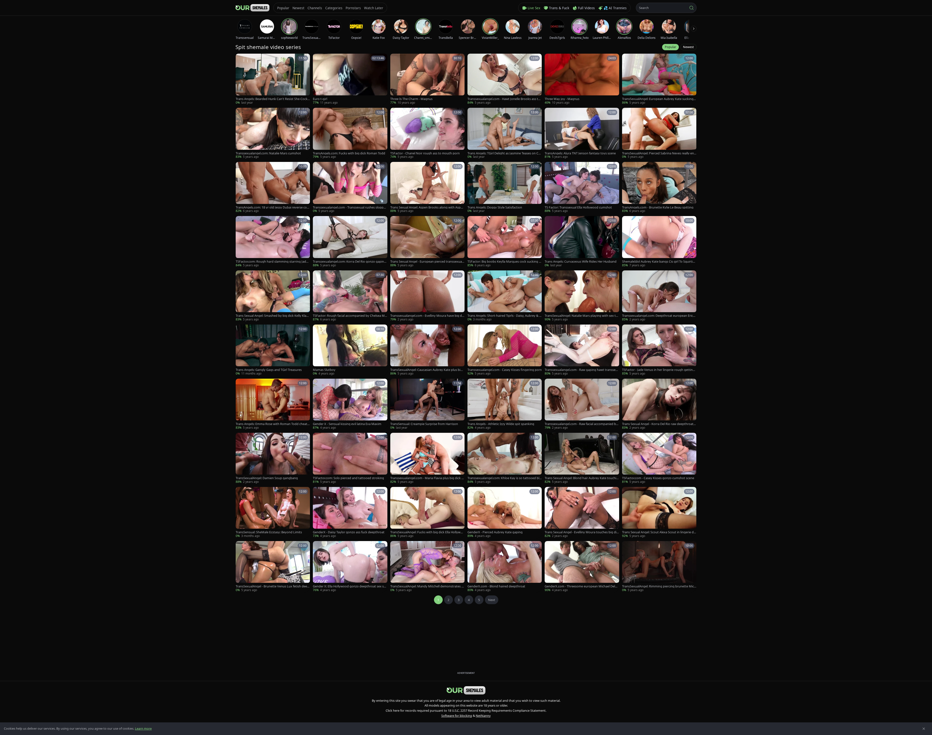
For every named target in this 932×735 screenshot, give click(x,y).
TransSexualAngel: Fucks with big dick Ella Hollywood (427, 532)
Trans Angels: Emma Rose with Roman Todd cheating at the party (273, 424)
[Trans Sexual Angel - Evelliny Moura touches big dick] (582, 512)
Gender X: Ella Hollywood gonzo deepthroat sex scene (350, 586)
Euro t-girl (320, 98)
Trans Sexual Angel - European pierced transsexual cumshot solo (426, 261)
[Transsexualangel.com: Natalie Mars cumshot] (273, 133)
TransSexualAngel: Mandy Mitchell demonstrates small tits (426, 586)
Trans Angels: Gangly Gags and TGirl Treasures (269, 369)
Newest (688, 47)
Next (491, 600)
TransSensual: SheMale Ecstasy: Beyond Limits (269, 532)
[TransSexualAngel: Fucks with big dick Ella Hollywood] (427, 512)
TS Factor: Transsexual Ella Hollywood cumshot (578, 207)
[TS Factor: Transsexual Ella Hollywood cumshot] (582, 187)
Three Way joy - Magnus (562, 98)
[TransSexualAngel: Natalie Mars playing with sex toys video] (582, 296)
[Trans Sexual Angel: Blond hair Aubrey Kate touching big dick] (582, 458)
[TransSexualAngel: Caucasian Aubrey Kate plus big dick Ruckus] (427, 350)
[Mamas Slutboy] (350, 350)
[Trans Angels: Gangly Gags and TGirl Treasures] (273, 350)
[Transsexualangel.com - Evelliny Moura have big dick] (427, 296)
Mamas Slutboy (324, 369)
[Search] (691, 8)
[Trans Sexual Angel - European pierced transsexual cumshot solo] (427, 241)
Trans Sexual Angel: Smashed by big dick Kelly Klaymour (272, 315)
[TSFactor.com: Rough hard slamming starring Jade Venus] (273, 241)
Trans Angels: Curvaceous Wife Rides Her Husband (580, 261)
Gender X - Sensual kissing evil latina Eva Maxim (347, 424)
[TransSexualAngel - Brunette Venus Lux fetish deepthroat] (273, 566)
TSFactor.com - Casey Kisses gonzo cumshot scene (658, 478)
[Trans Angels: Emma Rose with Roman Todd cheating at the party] (273, 404)
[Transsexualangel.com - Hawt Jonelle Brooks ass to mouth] (504, 79)
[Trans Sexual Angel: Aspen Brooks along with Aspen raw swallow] (427, 187)
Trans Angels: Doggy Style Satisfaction (494, 207)
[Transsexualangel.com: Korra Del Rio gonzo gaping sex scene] (350, 241)
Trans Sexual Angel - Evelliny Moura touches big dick (581, 532)
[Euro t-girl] (350, 79)
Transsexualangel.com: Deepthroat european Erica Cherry (658, 315)
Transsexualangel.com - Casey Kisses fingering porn (504, 369)
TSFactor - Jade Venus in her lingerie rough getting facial (659, 369)
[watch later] (241, 59)
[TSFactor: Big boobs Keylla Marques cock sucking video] (504, 241)
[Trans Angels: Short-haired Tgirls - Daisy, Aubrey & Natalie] (504, 296)
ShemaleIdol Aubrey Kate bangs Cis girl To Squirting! (658, 261)
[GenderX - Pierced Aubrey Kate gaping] (504, 512)
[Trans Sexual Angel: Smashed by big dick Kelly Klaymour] (273, 296)
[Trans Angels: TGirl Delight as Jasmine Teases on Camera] (504, 133)
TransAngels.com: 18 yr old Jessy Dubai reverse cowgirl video (272, 207)
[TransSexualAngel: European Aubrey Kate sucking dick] (659, 79)
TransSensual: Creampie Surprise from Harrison (424, 424)
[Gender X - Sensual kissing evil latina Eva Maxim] (350, 404)
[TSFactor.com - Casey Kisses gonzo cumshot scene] (659, 458)
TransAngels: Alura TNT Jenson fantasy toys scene (580, 153)
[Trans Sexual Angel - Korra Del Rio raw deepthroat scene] (659, 404)
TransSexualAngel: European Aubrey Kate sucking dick (659, 98)
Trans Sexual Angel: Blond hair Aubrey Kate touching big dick (581, 478)
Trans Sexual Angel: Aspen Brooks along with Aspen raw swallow (427, 207)
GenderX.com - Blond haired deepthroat (496, 586)
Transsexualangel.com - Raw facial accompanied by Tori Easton (581, 424)
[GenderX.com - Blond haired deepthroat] (504, 566)
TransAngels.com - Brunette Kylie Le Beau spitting (657, 207)
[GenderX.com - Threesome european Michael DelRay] (582, 566)
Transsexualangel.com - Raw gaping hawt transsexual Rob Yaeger (581, 369)
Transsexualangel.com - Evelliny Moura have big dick (427, 315)
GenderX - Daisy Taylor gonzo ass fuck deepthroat (348, 532)
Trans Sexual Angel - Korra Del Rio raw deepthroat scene (659, 424)
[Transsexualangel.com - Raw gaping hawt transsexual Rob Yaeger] (582, 350)
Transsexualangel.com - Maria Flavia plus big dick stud (427, 478)
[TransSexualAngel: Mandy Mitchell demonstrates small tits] (427, 566)
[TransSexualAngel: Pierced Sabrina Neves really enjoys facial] (659, 133)
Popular (670, 47)
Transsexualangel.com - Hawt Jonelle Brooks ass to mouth (503, 98)
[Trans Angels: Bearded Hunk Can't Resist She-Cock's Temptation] (273, 79)
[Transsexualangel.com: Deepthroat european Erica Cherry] (659, 296)
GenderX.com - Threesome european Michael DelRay (582, 586)
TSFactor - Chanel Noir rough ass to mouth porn (425, 153)
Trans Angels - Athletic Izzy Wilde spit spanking (500, 424)
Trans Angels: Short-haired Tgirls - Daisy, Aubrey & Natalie (504, 315)
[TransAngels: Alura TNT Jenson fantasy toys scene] (582, 133)
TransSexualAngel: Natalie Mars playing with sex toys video (581, 315)
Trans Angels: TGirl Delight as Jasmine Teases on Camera (503, 153)
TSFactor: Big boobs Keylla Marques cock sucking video (504, 261)
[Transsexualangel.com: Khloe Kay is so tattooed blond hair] (504, 458)
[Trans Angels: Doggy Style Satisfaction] (504, 187)
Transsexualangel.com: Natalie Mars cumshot (268, 153)
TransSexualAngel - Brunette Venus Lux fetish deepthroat (272, 586)
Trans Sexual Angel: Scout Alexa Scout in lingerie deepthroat (658, 532)
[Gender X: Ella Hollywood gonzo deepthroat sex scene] (350, 566)
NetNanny (483, 715)
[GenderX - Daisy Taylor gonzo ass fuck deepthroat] (350, 512)
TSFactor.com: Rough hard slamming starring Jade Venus (272, 261)
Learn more (143, 728)
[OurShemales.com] (252, 7)
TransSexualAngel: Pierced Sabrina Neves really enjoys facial (658, 153)
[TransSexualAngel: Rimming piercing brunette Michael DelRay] (659, 566)
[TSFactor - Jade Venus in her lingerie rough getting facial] (659, 350)
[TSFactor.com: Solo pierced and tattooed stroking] (350, 458)
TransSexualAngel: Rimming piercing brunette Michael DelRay (659, 586)
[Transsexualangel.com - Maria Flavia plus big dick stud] (427, 458)
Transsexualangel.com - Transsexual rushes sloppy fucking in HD (350, 207)
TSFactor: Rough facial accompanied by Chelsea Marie (349, 315)
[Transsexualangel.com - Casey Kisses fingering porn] (504, 350)
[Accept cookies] (923, 728)
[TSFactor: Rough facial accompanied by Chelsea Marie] (350, 296)
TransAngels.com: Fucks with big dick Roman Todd (349, 153)
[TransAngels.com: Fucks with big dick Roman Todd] (350, 133)
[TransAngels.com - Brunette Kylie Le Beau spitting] (659, 187)
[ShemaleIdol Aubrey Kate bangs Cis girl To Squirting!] (659, 241)
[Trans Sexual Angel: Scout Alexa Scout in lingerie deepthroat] (659, 512)
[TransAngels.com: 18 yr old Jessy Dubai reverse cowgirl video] (273, 187)
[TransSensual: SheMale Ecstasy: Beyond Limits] (273, 512)
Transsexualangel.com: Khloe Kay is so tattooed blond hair (504, 478)
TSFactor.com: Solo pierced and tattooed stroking (348, 478)
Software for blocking (456, 715)
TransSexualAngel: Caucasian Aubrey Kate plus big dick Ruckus (426, 369)
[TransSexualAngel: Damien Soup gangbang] (273, 458)
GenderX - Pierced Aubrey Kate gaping (495, 532)
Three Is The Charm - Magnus (411, 98)
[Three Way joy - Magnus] (582, 79)
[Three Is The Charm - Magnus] (427, 79)
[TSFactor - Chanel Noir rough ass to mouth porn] (427, 133)
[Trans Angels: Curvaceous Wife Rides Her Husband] (582, 241)
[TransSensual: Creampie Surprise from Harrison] (427, 404)
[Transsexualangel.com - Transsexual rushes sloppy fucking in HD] (350, 187)
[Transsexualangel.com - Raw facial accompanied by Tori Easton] (582, 404)
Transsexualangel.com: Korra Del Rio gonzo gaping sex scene (349, 261)
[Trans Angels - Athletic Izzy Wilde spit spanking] (504, 404)
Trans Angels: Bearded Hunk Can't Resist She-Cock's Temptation (273, 98)
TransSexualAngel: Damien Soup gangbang (267, 478)
